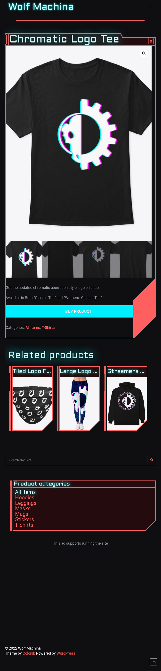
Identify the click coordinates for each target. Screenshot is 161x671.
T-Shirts (48, 327)
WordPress (66, 653)
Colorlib (29, 653)
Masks (23, 509)
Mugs (21, 514)
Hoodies (24, 498)
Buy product (78, 311)
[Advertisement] (80, 575)
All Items (33, 327)
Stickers (24, 519)
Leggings (25, 503)
